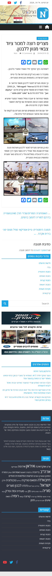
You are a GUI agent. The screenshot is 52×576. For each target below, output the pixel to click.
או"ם (48, 466)
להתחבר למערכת (41, 250)
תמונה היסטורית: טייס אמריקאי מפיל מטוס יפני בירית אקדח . (26, 231)
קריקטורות (46, 293)
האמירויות (16, 472)
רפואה (8, 496)
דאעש (23, 472)
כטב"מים (32, 486)
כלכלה (25, 485)
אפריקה (14, 467)
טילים (19, 481)
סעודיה (20, 491)
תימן (33, 500)
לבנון (18, 485)
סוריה (46, 490)
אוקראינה (40, 466)
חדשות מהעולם (44, 263)
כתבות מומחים (45, 276)
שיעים (47, 500)
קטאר (21, 496)
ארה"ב (45, 471)
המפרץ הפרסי (39, 476)
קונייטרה (34, 497)
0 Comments (27, 53)
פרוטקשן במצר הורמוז (42, 371)
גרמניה (29, 472)
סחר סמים (38, 492)
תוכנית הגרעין (39, 500)
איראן (30, 466)
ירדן (3, 480)
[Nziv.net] (47, 27)
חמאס (33, 480)
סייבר (33, 491)
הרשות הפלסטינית (24, 475)
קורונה (27, 496)
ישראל (45, 485)
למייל (48, 449)
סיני (26, 491)
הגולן (10, 472)
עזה (14, 491)
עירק (8, 491)
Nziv (16, 53)
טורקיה (25, 480)
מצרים (10, 485)
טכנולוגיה (11, 480)
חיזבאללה (43, 480)
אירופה (21, 466)
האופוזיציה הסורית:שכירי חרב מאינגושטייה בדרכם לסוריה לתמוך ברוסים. (26, 215)
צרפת (39, 496)
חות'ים (12, 475)
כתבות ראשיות (45, 284)
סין (29, 491)
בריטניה (36, 472)
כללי (48, 267)
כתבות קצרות (42, 38)
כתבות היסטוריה (44, 271)
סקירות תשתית (44, 289)
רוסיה (15, 495)
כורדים (37, 486)
